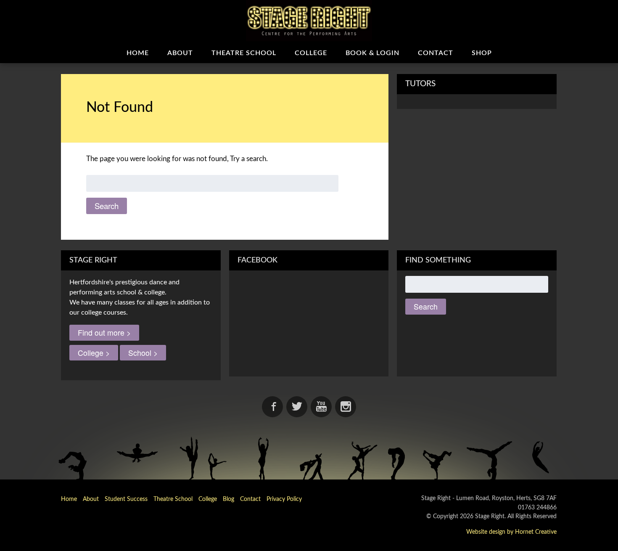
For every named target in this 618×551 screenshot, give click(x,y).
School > (143, 352)
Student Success (126, 499)
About (180, 53)
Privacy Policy (284, 499)
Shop (482, 53)
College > (94, 352)
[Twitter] (296, 406)
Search (107, 205)
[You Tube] (321, 406)
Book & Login (372, 53)
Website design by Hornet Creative (511, 532)
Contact (435, 53)
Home (138, 53)
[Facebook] (272, 406)
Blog (228, 499)
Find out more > (104, 332)
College (311, 53)
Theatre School (243, 53)
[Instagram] (345, 406)
